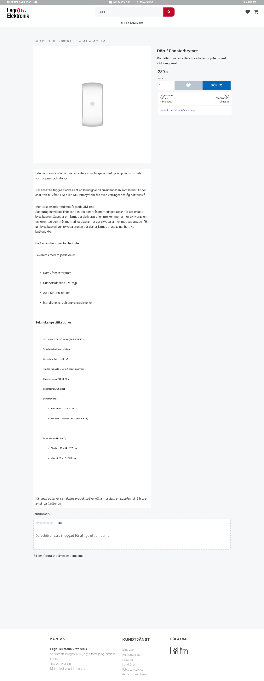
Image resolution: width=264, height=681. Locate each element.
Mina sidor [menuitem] (128, 649)
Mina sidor (146, 2)
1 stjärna (37, 523)
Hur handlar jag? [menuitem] (131, 654)
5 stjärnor (51, 523)
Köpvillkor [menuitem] (128, 659)
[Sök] (169, 11)
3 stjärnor (44, 523)
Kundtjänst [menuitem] (128, 664)
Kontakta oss (121, 2)
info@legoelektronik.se (71, 669)
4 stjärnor (47, 523)
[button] (247, 11)
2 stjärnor (41, 523)
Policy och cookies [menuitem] (132, 669)
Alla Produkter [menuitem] (132, 23)
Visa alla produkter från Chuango (178, 110)
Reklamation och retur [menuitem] (135, 674)
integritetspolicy (106, 616)
